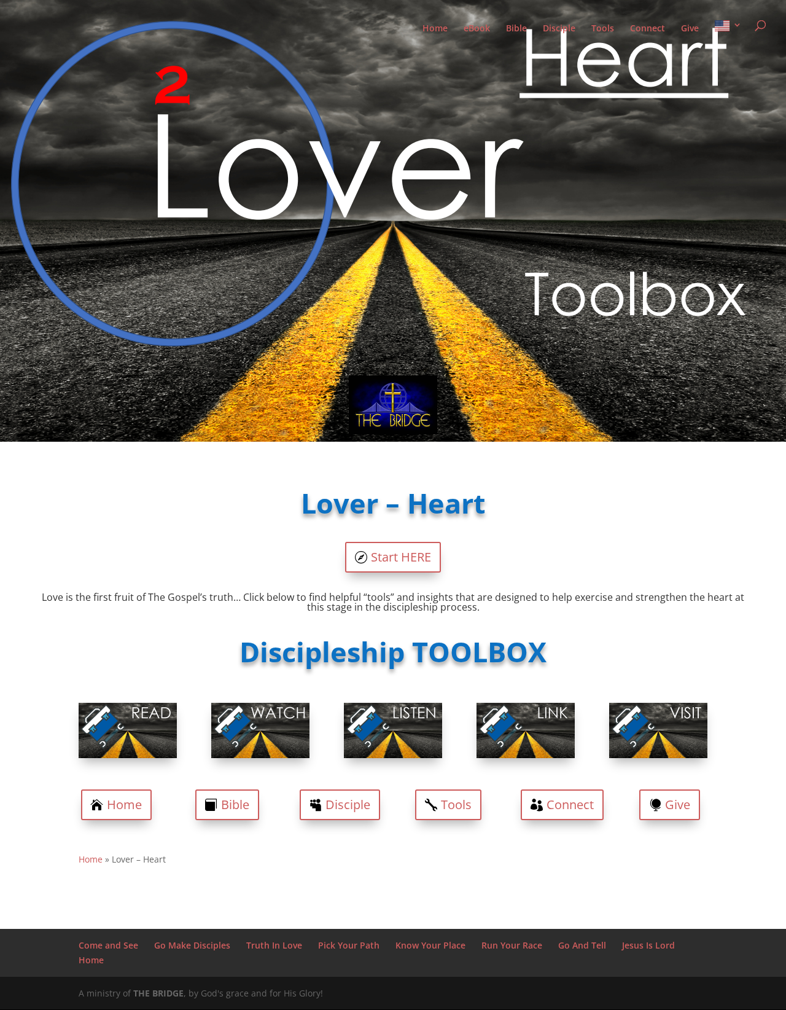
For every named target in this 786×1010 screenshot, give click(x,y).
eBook (477, 29)
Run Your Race (511, 945)
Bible (516, 29)
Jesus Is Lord (648, 945)
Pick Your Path (348, 945)
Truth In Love (274, 945)
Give (690, 29)
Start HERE (401, 557)
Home (435, 29)
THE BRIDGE (158, 993)
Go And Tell (582, 945)
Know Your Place (430, 945)
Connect (647, 29)
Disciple (559, 29)
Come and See (108, 945)
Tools (602, 29)
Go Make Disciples (192, 945)
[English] (728, 36)
